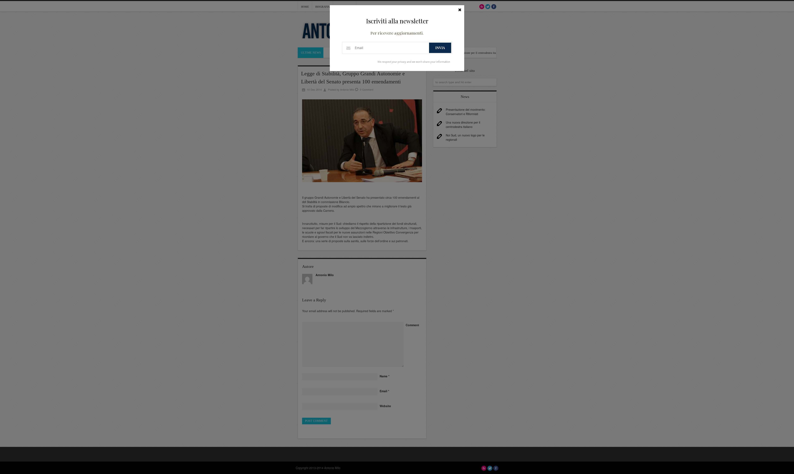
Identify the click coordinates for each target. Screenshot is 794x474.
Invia (440, 48)
